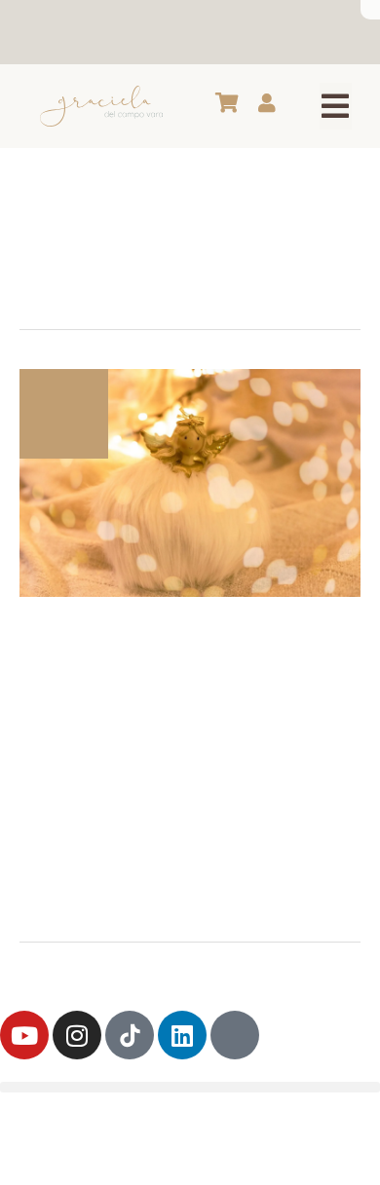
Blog (121, 32)
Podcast (178, 32)
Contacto (251, 32)
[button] (336, 106)
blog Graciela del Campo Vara (206, 630)
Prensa (320, 32)
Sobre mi (64, 32)
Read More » (64, 885)
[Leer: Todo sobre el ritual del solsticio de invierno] (190, 481)
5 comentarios (128, 650)
